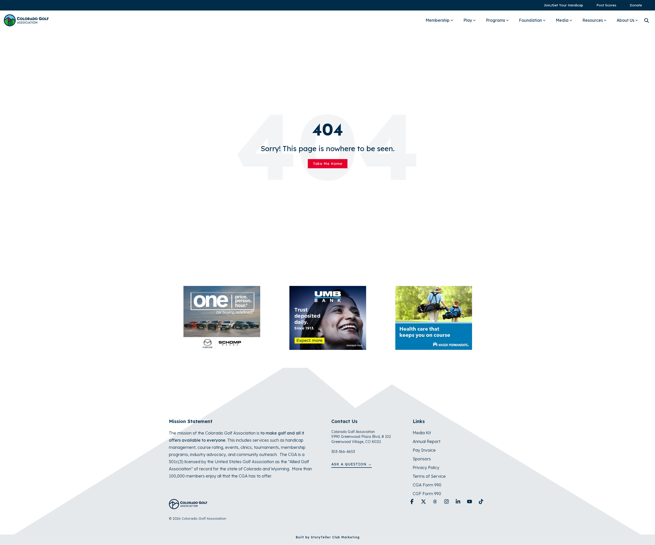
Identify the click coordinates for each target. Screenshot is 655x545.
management (182, 447)
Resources (592, 20)
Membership (437, 20)
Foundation (530, 20)
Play (467, 20)
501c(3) (176, 461)
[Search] (646, 20)
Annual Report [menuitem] (426, 441)
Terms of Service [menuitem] (429, 476)
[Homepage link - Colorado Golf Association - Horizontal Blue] (188, 506)
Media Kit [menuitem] (422, 432)
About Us (625, 20)
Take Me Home (327, 163)
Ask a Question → (351, 464)
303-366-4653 (343, 451)
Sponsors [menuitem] (422, 458)
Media (562, 20)
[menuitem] (560, 5)
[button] (412, 501)
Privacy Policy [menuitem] (426, 467)
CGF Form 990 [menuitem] (427, 493)
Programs (495, 20)
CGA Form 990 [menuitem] (427, 484)
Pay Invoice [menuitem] (424, 450)
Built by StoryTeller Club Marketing (327, 537)
